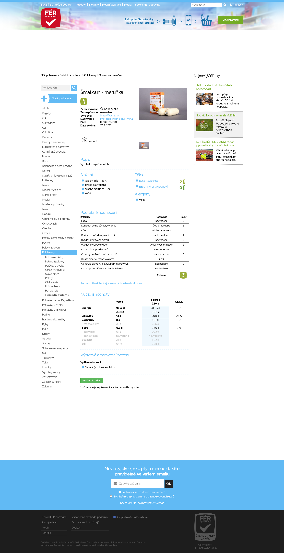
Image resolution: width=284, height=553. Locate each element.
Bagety (46, 113)
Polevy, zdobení (51, 247)
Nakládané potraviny (57, 294)
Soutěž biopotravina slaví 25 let (216, 115)
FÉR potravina (49, 75)
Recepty (81, 4)
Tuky (45, 362)
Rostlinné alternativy (53, 319)
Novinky (94, 4)
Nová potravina (61, 98)
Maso (45, 185)
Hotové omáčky (54, 257)
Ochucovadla (49, 223)
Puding (46, 314)
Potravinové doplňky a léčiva (58, 300)
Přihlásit (238, 4)
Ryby (45, 324)
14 (84, 103)
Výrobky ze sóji (51, 372)
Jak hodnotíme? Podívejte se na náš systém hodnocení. (111, 283)
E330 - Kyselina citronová (153, 186)
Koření (46, 171)
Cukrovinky (48, 123)
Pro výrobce (49, 522)
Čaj (44, 127)
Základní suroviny (51, 382)
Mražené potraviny (53, 204)
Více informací (231, 20)
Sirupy (45, 334)
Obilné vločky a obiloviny (56, 219)
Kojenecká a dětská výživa (57, 166)
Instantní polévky (54, 261)
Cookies (76, 527)
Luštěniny (47, 180)
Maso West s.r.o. (109, 115)
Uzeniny (46, 367)
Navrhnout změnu (92, 380)
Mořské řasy (49, 195)
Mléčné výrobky (51, 190)
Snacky (46, 343)
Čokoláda (47, 132)
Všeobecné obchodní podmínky (90, 517)
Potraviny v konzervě (54, 310)
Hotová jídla (51, 290)
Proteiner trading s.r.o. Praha (116, 119)
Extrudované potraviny (55, 147)
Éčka (44, 4)
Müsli (45, 209)
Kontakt (46, 533)
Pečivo (46, 242)
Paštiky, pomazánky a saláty (57, 238)
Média (127, 4)
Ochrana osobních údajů (85, 522)
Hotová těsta (52, 286)
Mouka (46, 199)
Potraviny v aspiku (52, 305)
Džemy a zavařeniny (53, 142)
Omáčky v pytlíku (54, 270)
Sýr (44, 353)
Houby (46, 156)
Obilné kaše (51, 282)
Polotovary (90, 75)
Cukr (44, 118)
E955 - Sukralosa (148, 181)
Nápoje (46, 214)
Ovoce (46, 233)
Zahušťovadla (49, 377)
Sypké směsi (52, 274)
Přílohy (49, 278)
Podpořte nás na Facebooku (132, 517)
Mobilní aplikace (111, 4)
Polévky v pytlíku (54, 265)
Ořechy (46, 228)
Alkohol (46, 108)
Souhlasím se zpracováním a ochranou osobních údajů (144, 496)
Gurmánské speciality (54, 151)
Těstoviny (48, 358)
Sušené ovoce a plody (55, 348)
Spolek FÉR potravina (147, 4)
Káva (45, 161)
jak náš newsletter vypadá (149, 503)
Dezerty (47, 137)
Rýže (45, 329)
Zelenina (47, 386)
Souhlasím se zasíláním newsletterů (143, 492)
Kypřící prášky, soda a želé (57, 175)
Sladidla (46, 338)
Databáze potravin (61, 4)
